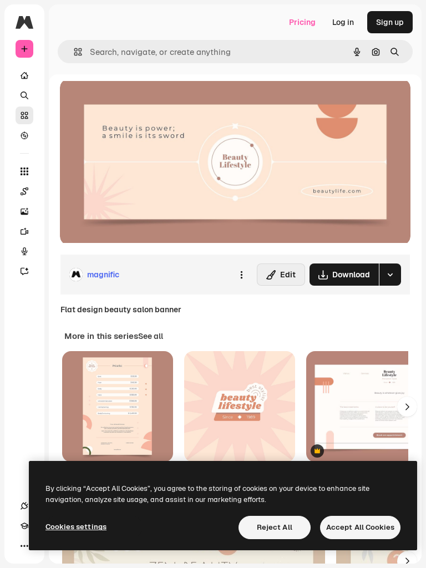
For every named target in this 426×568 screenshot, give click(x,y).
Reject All (274, 527)
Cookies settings (75, 526)
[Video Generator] (24, 231)
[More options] (241, 274)
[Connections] (24, 506)
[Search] (24, 95)
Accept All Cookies (360, 527)
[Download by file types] (390, 274)
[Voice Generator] (24, 251)
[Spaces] (24, 191)
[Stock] (24, 115)
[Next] (407, 406)
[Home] (24, 75)
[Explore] (24, 135)
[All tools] (24, 171)
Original (130, 99)
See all (150, 336)
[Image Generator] (24, 211)
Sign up (390, 22)
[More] (24, 546)
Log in (343, 22)
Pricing (302, 22)
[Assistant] (24, 271)
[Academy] (24, 526)
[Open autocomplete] (73, 52)
